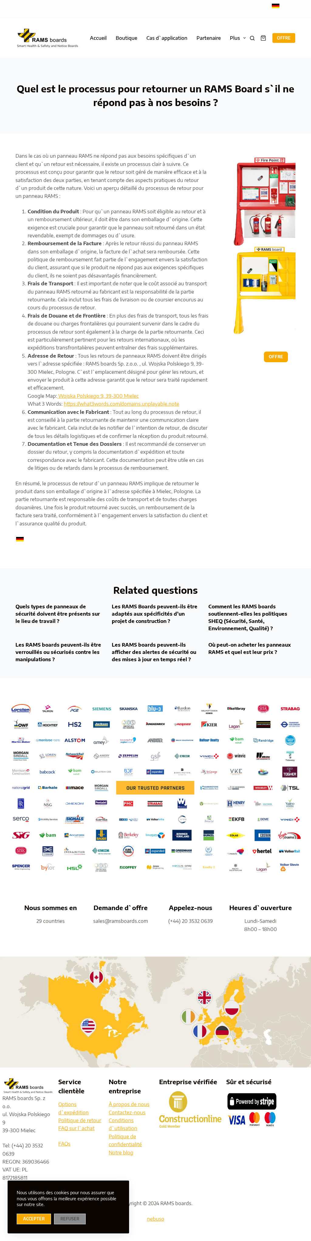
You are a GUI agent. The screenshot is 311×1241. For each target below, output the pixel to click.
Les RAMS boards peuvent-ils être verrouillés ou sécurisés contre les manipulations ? (58, 652)
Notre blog (121, 1153)
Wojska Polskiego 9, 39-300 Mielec (98, 396)
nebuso (155, 1219)
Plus (235, 38)
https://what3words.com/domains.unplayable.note (121, 404)
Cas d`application (166, 38)
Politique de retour (79, 1120)
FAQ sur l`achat (76, 1128)
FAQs (64, 1144)
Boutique (126, 38)
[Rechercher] (252, 38)
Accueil (98, 38)
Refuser (69, 1218)
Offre (284, 38)
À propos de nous (129, 1104)
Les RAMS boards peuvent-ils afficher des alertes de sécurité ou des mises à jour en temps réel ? (154, 652)
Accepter (34, 1218)
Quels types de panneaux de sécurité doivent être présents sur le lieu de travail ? (57, 613)
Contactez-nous (127, 1112)
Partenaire (209, 38)
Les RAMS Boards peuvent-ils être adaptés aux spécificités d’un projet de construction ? (154, 613)
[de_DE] (276, 5)
